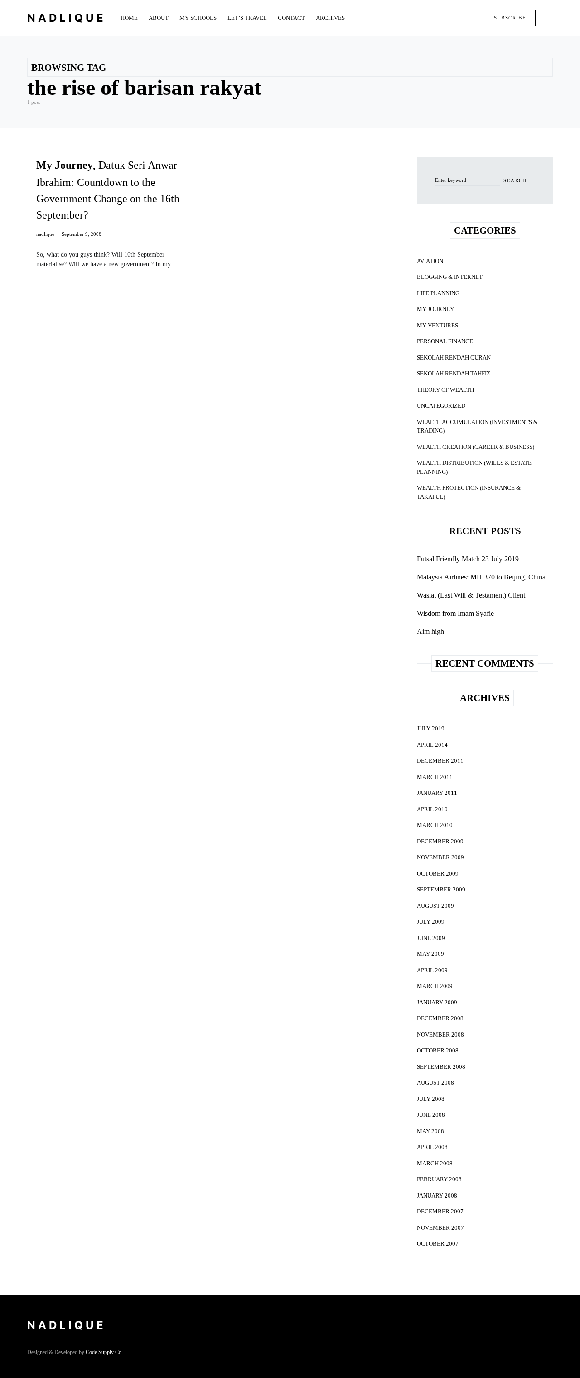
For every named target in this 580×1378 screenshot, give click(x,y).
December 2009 (440, 841)
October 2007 (438, 1243)
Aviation (430, 261)
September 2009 (441, 889)
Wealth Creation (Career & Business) (475, 446)
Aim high (430, 631)
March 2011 (435, 777)
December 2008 (440, 1018)
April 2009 (432, 970)
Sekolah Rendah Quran (454, 357)
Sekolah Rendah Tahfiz (453, 373)
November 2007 (440, 1227)
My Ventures (437, 325)
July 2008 (431, 1099)
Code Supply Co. (104, 1352)
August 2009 (435, 905)
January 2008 (437, 1195)
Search (515, 180)
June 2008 (431, 1114)
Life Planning (438, 293)
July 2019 (431, 728)
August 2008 (435, 1082)
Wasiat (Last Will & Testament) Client (471, 595)
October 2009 (438, 873)
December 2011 (440, 760)
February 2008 (439, 1179)
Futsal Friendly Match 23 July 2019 (468, 559)
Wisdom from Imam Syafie (455, 613)
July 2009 (431, 921)
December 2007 (440, 1211)
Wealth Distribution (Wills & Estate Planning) (474, 467)
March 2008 (435, 1163)
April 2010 (432, 809)
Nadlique (66, 17)
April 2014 (432, 744)
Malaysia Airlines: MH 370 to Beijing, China (481, 577)
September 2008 (441, 1066)
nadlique (45, 234)
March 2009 (435, 986)
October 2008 (438, 1050)
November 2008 (440, 1034)
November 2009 (440, 857)
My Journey (435, 309)
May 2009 (430, 953)
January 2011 (437, 792)
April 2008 (432, 1147)
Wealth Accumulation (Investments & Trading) (477, 426)
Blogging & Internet (450, 276)
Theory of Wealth (445, 389)
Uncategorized (441, 405)
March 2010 (435, 825)
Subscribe (510, 17)
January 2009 (437, 1002)
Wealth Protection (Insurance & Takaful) (469, 492)
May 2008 (430, 1131)
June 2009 (431, 938)
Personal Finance (445, 341)
